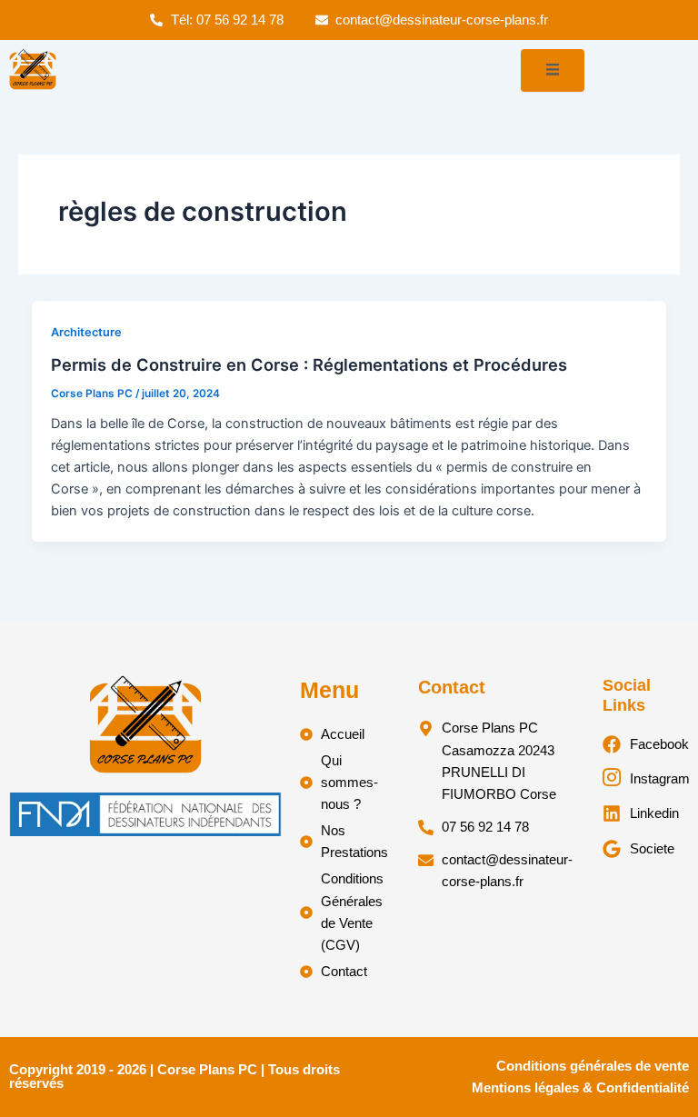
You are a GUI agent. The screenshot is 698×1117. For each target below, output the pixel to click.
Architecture (86, 332)
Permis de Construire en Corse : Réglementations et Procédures (309, 364)
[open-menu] (553, 70)
